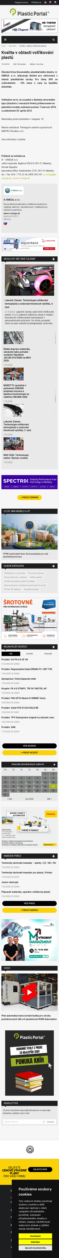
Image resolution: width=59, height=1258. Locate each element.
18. (13, 786)
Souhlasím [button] (35, 1236)
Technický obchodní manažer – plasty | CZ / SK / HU (28, 863)
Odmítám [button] (35, 1242)
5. (21, 778)
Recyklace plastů (31, 589)
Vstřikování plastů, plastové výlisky (19, 581)
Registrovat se (21, 2)
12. (21, 782)
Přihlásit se (36, 2)
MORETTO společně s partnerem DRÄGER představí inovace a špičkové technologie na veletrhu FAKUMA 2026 (16, 391)
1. (45, 774)
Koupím (29, 654)
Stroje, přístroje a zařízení (15, 577)
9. (53, 778)
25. (13, 790)
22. (45, 786)
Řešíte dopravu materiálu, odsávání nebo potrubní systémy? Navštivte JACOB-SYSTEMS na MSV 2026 (17, 355)
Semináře (12, 46)
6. (29, 778)
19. (21, 786)
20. (29, 786)
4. (13, 778)
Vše (10, 654)
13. (29, 782)
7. (37, 778)
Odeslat (50, 1122)
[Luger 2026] (29, 26)
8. (45, 778)
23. (53, 786)
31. (5, 795)
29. (45, 790)
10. (5, 782)
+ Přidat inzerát (29, 752)
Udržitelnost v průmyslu (14, 573)
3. (5, 778)
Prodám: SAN (8, 727)
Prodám (48, 654)
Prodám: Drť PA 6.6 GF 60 (14, 659)
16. (53, 782)
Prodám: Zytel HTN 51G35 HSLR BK (19, 707)
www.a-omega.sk (21, 178)
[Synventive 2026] (29, 482)
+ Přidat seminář (29, 497)
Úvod (3, 46)
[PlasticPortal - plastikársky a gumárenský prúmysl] (29, 12)
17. (5, 786)
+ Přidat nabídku (29, 910)
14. (37, 782)
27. (29, 790)
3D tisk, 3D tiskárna (12, 589)
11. (13, 782)
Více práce (29, 903)
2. (53, 774)
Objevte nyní (40, 1169)
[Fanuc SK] (29, 828)
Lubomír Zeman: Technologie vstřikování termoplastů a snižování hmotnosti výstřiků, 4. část (29, 304)
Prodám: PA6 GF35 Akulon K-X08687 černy (23, 698)
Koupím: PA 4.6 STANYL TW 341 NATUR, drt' (24, 688)
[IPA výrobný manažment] (29, 940)
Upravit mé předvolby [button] (35, 1248)
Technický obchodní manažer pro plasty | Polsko (26, 872)
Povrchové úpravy (36, 573)
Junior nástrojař (9, 882)
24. (5, 790)
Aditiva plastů (36, 577)
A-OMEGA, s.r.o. (12, 199)
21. (37, 786)
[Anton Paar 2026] (29, 244)
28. (37, 790)
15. (45, 782)
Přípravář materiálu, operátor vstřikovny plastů (25, 892)
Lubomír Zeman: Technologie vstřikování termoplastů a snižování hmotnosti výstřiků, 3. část (17, 426)
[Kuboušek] (29, 619)
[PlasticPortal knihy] (29, 1063)
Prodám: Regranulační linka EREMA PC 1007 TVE (26, 669)
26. (21, 790)
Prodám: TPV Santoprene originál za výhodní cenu (27, 717)
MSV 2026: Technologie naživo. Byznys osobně (16, 456)
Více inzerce (29, 746)
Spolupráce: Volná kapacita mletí (18, 678)
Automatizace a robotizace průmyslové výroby (25, 585)
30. (53, 790)
